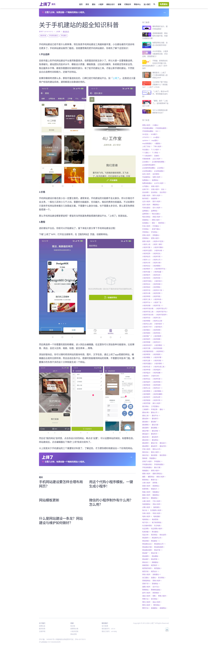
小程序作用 (157, 256)
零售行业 (146, 599)
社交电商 (158, 525)
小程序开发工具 (148, 311)
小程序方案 (146, 348)
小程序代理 (147, 247)
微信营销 (163, 455)
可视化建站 (146, 207)
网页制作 (155, 565)
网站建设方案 (147, 547)
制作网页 (146, 198)
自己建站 (146, 577)
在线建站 (146, 223)
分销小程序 (155, 189)
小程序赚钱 (158, 391)
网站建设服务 (159, 547)
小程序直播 (157, 373)
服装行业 (146, 498)
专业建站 (146, 149)
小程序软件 (146, 397)
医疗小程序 (157, 201)
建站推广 (154, 422)
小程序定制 (157, 293)
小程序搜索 (157, 339)
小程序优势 (146, 253)
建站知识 (66, 32)
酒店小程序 (146, 596)
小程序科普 (157, 379)
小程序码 (146, 376)
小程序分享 (146, 262)
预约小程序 (146, 602)
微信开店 (146, 455)
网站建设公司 (160, 544)
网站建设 (155, 541)
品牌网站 (154, 211)
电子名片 (146, 522)
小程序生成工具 (159, 367)
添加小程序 (157, 504)
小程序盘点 (146, 373)
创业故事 (146, 192)
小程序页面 (146, 403)
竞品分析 (146, 535)
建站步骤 (146, 431)
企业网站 (161, 168)
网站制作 (146, 538)
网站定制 (73, 634)
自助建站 (157, 574)
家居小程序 (146, 241)
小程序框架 (146, 354)
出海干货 (146, 189)
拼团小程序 (155, 470)
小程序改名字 (147, 345)
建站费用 (146, 446)
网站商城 (146, 541)
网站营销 (155, 559)
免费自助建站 (147, 183)
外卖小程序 (146, 226)
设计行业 (156, 587)
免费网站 (155, 180)
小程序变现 (157, 278)
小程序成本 (159, 324)
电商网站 (146, 519)
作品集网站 (146, 177)
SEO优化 (146, 134)
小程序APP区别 (158, 241)
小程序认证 (146, 388)
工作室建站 (155, 406)
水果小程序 (146, 501)
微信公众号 (157, 449)
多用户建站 (156, 229)
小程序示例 (155, 376)
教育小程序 (161, 477)
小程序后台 (146, 284)
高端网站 (163, 608)
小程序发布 (146, 278)
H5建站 (156, 125)
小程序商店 (146, 287)
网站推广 (146, 553)
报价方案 (158, 467)
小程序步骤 (157, 357)
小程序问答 (157, 400)
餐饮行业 (146, 608)
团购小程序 (146, 125)
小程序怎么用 (147, 324)
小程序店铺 (146, 305)
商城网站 (146, 220)
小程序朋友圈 (158, 348)
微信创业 (146, 452)
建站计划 (154, 443)
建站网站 (155, 440)
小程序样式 (160, 351)
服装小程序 (146, 495)
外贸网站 (146, 229)
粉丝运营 (163, 535)
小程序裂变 (146, 385)
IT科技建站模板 (148, 128)
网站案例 (146, 556)
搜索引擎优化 (158, 473)
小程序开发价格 (148, 308)
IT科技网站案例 (161, 128)
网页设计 (155, 571)
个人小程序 (156, 149)
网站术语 (155, 553)
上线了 (116, 78)
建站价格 (146, 412)
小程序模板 (147, 357)
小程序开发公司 (162, 308)
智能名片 (155, 489)
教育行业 (154, 480)
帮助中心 (137, 4)
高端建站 (154, 608)
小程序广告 (157, 302)
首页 (81, 4)
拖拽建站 (146, 470)
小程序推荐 (157, 336)
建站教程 (146, 425)
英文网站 (162, 577)
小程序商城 (157, 284)
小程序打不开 (147, 327)
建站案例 (146, 428)
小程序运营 (157, 397)
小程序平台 (147, 302)
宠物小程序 (155, 238)
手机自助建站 (147, 467)
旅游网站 (156, 486)
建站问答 (163, 446)
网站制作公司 (157, 538)
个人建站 (146, 152)
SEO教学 (154, 134)
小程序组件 (146, 382)
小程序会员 (146, 256)
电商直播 (157, 516)
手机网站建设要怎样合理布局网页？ (61, 483)
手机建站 (64, 36)
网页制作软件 (147, 568)
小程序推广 (147, 336)
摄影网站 (151, 477)
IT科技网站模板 (148, 131)
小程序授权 (146, 333)
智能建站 (156, 492)
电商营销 (155, 519)
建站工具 (146, 415)
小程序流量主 (147, 363)
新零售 (155, 483)
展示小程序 (157, 403)
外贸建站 (157, 226)
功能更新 (155, 198)
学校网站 (146, 232)
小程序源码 (159, 363)
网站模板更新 (49, 500)
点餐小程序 (147, 507)
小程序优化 (157, 253)
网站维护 (146, 559)
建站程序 (155, 437)
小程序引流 (157, 318)
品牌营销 (146, 214)
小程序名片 (158, 281)
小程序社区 (146, 379)
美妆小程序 (146, 574)
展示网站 (146, 406)
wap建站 (155, 140)
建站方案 (155, 425)
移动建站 (155, 532)
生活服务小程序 (156, 510)
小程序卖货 (157, 275)
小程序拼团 (157, 330)
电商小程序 (147, 516)
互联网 (157, 156)
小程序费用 (147, 391)
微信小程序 (156, 452)
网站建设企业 (147, 544)
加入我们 (147, 4)
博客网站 (156, 204)
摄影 (144, 477)
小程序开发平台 (162, 311)
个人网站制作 (147, 156)
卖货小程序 (146, 204)
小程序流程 (158, 360)
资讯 (87, 4)
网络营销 (146, 565)
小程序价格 (159, 250)
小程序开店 (146, 318)
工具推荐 (146, 409)
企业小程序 (157, 159)
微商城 (145, 458)
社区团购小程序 (157, 528)
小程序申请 (146, 370)
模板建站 (154, 498)
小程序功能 (147, 272)
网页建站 (158, 568)
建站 (93, 4)
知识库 (72, 626)
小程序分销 (157, 262)
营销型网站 (146, 580)
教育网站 (146, 480)
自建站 (154, 577)
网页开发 (146, 571)
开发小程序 (146, 449)
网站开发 (158, 550)
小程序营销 (157, 382)
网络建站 (155, 562)
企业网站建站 (147, 171)
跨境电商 (157, 593)
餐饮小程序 (147, 605)
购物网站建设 (156, 590)
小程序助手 (146, 275)
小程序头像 (146, 293)
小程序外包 (146, 290)
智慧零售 (146, 489)
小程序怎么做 (158, 321)
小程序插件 (146, 339)
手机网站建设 (53, 36)
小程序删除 (157, 266)
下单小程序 (157, 146)
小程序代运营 (147, 250)
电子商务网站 (157, 522)
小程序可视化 (147, 281)
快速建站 (153, 458)
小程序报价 (146, 330)
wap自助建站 (147, 143)
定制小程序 (146, 235)
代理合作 (127, 4)
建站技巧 (155, 418)
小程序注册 (147, 360)
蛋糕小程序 (146, 587)
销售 (155, 596)
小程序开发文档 (148, 314)
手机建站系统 (147, 464)
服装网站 (156, 495)
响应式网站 (146, 217)
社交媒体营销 (147, 525)
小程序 (100, 4)
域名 (154, 223)
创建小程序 (146, 195)
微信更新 (154, 455)
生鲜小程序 (146, 513)
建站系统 (146, 440)
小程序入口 (146, 259)
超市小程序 (146, 593)
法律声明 (42, 631)
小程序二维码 (158, 244)
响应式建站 (156, 214)
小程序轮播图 (158, 394)
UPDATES (147, 137)
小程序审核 (146, 296)
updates (146, 140)
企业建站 (146, 162)
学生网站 (154, 232)
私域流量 (146, 532)
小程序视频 (157, 385)
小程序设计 (157, 388)
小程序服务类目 (148, 351)
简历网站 (154, 535)
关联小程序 (155, 186)
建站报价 (146, 422)
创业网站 (154, 192)
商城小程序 (157, 217)
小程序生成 (147, 367)
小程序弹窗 (146, 321)
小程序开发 (158, 305)
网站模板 (155, 556)
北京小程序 (146, 201)
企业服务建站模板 (159, 162)
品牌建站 (146, 211)
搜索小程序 (146, 473)
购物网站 (146, 590)
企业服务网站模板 (149, 168)
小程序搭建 (146, 342)
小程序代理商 (158, 247)
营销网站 (156, 583)
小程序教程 (159, 345)
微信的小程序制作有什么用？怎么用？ (111, 502)
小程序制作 (147, 269)
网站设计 (146, 562)
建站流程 (156, 431)
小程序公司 (157, 259)
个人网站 (156, 152)
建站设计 (163, 443)
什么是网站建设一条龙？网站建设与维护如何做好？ (61, 520)
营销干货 (146, 583)
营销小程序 (157, 580)
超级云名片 (110, 4)
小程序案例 (157, 354)
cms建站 (156, 137)
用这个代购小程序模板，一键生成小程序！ (111, 483)
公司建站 (146, 186)
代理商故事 (146, 159)
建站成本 (146, 418)
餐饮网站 (157, 605)
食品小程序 (157, 602)
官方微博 (105, 626)
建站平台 (156, 415)
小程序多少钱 (158, 290)
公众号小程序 (160, 183)
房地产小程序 (147, 461)
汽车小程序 (157, 501)
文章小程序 (146, 483)
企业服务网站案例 (149, 165)
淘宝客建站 (146, 504)
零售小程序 (162, 596)
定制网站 (146, 238)
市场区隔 (154, 409)
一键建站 (157, 143)
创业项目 (163, 192)
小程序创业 (146, 266)
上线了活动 (147, 146)
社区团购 (146, 528)
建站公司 (155, 412)
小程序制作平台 (160, 269)
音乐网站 (154, 599)
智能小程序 (146, 492)
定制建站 (156, 235)
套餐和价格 (74, 628)
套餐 (119, 4)
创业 (163, 189)
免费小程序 (157, 177)
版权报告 (157, 507)
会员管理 (156, 174)
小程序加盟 (158, 272)
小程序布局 (157, 299)
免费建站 (164, 4)
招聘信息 (42, 626)
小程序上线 (146, 244)
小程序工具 (147, 299)
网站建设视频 (147, 550)
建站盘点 (146, 434)
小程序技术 (158, 327)
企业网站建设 (159, 171)
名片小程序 (157, 207)
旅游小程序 (146, 486)
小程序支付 (157, 342)
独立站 (145, 510)
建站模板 (155, 428)
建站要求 (146, 443)
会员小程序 (146, 174)
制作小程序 (157, 195)
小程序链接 (146, 400)
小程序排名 (157, 333)
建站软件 (154, 446)
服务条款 (42, 628)
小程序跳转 (146, 394)
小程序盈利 (157, 370)
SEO (157, 131)
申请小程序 (157, 513)
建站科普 (43, 36)
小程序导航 (157, 296)
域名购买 (162, 223)
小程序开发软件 (162, 314)
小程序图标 (157, 287)
